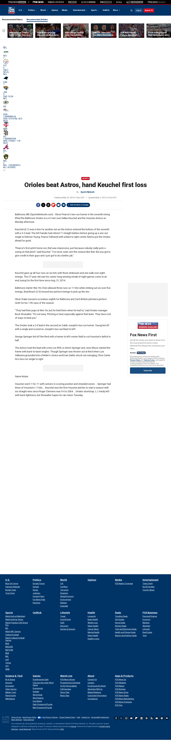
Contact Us (85, 717)
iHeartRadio (167, 718)
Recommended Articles (37, 19)
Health (91, 612)
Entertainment (79, 10)
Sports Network (87, 192)
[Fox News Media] (38, 2)
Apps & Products (124, 675)
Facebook (38, 205)
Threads (48, 205)
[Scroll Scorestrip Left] (4, 46)
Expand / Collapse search (131, 10)
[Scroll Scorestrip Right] (4, 170)
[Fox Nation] (72, 2)
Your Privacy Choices (50, 717)
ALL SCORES (9, 167)
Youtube (131, 718)
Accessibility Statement (100, 717)
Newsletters (157, 718)
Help (78, 717)
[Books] (156, 2)
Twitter (43, 205)
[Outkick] (119, 2)
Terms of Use (149, 360)
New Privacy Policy (29, 717)
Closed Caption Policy (67, 717)
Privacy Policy (135, 360)
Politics (31, 10)
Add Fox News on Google (79, 205)
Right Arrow (166, 30)
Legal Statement (25, 729)
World (43, 10)
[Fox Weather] (106, 2)
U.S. (21, 10)
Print (58, 205)
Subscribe (148, 371)
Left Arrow (3, 30)
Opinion (54, 10)
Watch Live (66, 675)
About (91, 675)
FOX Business (150, 612)
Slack (147, 718)
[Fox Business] (56, 2)
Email (63, 205)
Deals (118, 612)
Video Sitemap (28, 720)
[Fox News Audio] (88, 2)
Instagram (126, 718)
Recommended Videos (12, 19)
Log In (138, 10)
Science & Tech (14, 675)
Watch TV (149, 10)
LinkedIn (141, 718)
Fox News (11, 10)
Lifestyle (65, 612)
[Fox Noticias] (134, 2)
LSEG (62, 729)
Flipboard (53, 205)
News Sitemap (16, 720)
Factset (73, 726)
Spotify (162, 718)
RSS (152, 718)
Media (65, 10)
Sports (94, 10)
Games (36, 675)
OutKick (106, 10)
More (115, 10)
